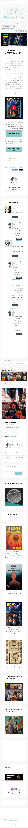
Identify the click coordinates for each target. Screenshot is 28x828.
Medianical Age (13, 167)
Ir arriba (14, 825)
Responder (15, 216)
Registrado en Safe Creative (15, 820)
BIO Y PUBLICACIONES (12, 436)
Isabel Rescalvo (16, 279)
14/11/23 (14, 208)
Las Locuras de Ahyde (17, 240)
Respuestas (12, 220)
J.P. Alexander (15, 207)
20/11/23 (17, 226)
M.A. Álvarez (14, 185)
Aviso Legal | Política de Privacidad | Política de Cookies (14, 821)
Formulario (7, 452)
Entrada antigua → (20, 363)
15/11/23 (14, 281)
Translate (12, 28)
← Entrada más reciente (8, 360)
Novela (20, 167)
